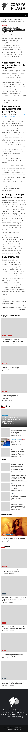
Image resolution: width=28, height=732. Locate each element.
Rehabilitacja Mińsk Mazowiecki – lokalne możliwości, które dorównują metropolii (13, 627)
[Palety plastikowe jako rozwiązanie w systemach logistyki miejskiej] (5, 496)
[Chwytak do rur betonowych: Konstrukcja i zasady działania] (14, 355)
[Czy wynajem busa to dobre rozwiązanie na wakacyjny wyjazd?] (14, 328)
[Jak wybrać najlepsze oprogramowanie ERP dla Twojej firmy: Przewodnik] (5, 506)
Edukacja (4, 566)
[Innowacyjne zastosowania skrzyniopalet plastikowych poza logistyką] (14, 383)
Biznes (12, 483)
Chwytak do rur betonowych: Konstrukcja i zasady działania (11, 368)
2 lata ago (20, 509)
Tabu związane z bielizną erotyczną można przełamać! (13, 539)
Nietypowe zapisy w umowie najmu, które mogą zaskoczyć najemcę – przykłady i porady (18, 467)
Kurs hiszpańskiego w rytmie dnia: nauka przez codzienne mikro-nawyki (13, 570)
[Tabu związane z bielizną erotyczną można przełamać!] (14, 526)
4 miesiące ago (11, 343)
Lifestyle (4, 335)
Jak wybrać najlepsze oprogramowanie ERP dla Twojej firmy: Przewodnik (18, 506)
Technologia (5, 415)
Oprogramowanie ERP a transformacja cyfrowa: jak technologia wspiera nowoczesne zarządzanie (18, 452)
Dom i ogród (13, 439)
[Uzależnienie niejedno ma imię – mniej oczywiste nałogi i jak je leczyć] (14, 642)
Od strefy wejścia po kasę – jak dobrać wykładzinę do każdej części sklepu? (18, 477)
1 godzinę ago (11, 573)
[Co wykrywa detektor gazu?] (5, 442)
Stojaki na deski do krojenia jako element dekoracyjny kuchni (14, 301)
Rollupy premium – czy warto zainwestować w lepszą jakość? (17, 486)
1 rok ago (10, 34)
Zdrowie (23, 439)
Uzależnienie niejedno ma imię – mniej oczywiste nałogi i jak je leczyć (12, 655)
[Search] (25, 15)
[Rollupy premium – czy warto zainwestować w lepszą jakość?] (5, 487)
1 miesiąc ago (20, 471)
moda (4, 534)
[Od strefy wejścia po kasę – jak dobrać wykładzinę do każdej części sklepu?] (5, 477)
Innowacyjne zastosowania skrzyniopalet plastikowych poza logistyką (12, 396)
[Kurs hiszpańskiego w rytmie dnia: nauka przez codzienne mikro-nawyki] (14, 558)
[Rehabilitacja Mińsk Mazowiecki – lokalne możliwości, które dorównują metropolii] (14, 615)
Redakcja (5, 34)
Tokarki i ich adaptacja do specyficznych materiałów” (14, 307)
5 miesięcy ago (21, 490)
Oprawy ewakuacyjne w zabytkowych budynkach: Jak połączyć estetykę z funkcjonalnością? (11, 420)
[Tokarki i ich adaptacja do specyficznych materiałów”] (5, 432)
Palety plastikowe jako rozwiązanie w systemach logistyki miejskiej (18, 496)
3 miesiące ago (21, 480)
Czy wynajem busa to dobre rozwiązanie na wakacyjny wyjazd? (12, 340)
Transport (4, 25)
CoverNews (10, 729)
